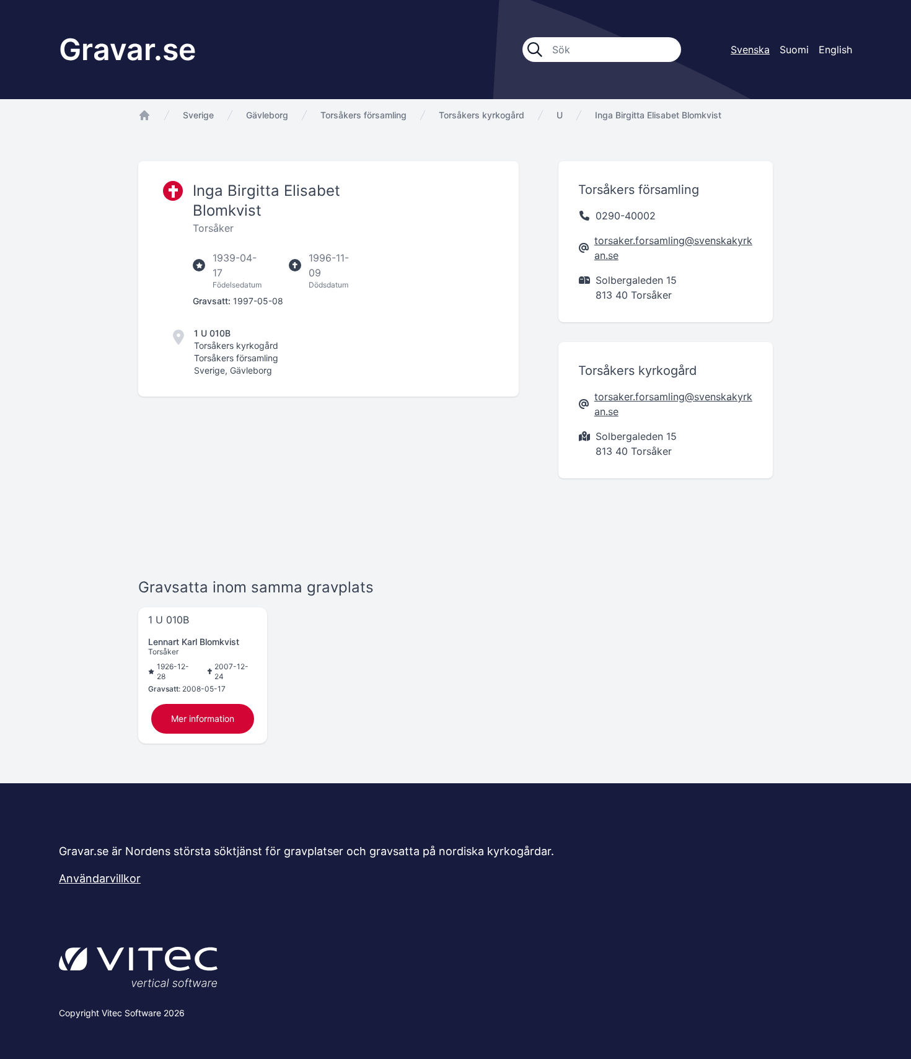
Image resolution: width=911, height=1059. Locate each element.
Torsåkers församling (363, 115)
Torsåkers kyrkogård (481, 115)
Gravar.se (127, 49)
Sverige (198, 115)
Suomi (794, 49)
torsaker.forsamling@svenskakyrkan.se (673, 247)
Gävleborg (267, 115)
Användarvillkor (100, 878)
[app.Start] (144, 115)
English (835, 49)
